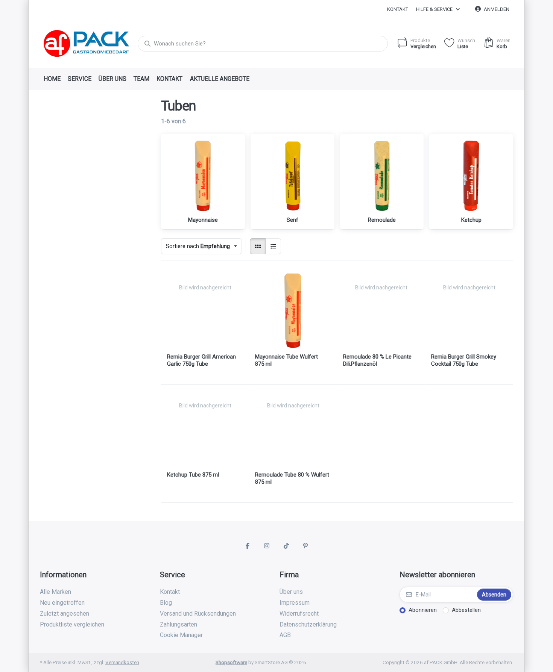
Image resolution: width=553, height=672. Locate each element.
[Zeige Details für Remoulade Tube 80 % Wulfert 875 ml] (293, 428)
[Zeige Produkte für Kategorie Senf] (292, 176)
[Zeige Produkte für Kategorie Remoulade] (382, 176)
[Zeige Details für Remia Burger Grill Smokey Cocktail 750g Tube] (469, 310)
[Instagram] (266, 545)
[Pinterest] (306, 545)
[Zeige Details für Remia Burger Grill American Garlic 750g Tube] (205, 310)
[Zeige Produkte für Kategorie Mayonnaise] (203, 176)
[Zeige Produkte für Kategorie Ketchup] (471, 176)
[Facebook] (247, 545)
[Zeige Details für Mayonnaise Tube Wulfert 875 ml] (293, 310)
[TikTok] (286, 545)
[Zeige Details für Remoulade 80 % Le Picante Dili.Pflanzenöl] (381, 310)
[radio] (258, 246)
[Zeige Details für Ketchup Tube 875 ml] (205, 428)
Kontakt (397, 9)
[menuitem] (52, 79)
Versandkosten (122, 662)
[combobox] (263, 43)
